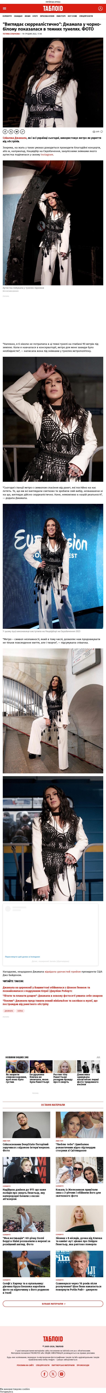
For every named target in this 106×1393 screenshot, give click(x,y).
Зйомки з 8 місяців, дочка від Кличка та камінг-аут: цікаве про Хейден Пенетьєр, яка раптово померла (79, 1241)
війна (20, 1011)
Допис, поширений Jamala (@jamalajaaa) (50, 961)
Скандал (18, 16)
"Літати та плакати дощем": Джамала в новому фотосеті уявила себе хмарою (53, 995)
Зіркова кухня (47, 16)
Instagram (47, 154)
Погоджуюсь (6, 1391)
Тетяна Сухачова (11, 34)
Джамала (9, 1011)
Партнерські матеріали (63, 1365)
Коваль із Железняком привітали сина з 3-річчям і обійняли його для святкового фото (78, 1193)
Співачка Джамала (14, 138)
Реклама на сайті (25, 1365)
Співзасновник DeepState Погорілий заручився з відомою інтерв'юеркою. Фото (26, 1147)
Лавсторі (61, 16)
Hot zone (72, 16)
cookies (26, 1389)
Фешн (27, 16)
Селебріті (7, 16)
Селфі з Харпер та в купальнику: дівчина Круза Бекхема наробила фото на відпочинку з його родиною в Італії (26, 1288)
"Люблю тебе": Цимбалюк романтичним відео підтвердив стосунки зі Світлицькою (76, 1147)
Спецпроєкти (86, 16)
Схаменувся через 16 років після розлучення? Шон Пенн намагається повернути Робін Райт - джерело (78, 1286)
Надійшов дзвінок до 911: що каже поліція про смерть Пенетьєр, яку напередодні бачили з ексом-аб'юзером (24, 1194)
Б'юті (35, 16)
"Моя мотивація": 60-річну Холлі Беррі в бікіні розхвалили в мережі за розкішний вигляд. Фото (26, 1241)
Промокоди (83, 1365)
